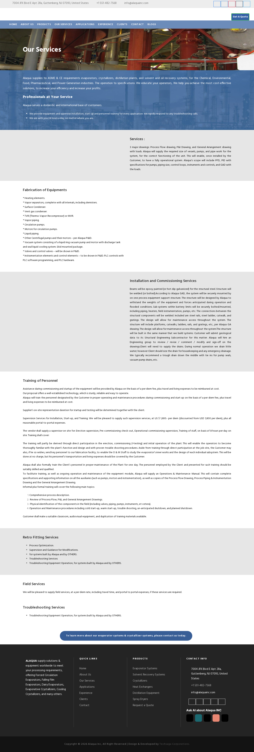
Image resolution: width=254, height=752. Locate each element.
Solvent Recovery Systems (149, 674)
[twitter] (246, 4)
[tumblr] (239, 4)
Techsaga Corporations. (175, 744)
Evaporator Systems (145, 668)
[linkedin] (224, 4)
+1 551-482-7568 (107, 3)
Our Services (63, 24)
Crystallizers (140, 681)
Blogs (151, 24)
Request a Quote (143, 705)
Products (44, 24)
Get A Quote (240, 17)
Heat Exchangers (143, 687)
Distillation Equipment (146, 693)
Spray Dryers (140, 699)
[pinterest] (231, 4)
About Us (27, 24)
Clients (122, 24)
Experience (105, 24)
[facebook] (217, 4)
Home (13, 24)
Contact (137, 24)
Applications (85, 24)
